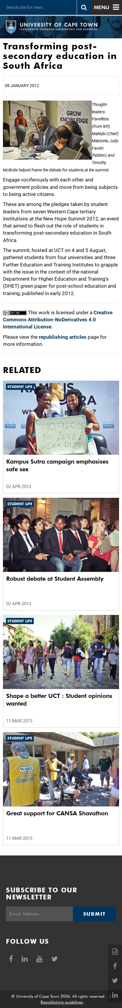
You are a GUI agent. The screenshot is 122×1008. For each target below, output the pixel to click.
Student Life (19, 386)
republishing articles (62, 337)
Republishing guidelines (62, 1002)
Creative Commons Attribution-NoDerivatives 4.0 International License (58, 320)
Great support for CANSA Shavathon (57, 813)
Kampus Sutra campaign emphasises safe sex (57, 465)
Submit (94, 914)
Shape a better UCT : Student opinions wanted (59, 699)
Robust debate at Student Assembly (54, 578)
